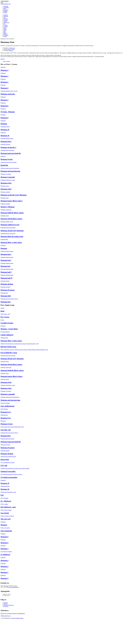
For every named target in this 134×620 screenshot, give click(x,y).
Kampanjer (5, 10)
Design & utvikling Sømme (17, 618)
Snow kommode (6, 531)
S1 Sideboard (5, 554)
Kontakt (5, 12)
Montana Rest (6, 302)
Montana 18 (5, 135)
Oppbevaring (6, 22)
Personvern (5, 606)
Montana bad (5, 266)
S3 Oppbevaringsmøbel (9, 477)
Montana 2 (4, 82)
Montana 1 (4, 76)
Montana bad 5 (6, 141)
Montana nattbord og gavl (10, 225)
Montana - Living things (9, 329)
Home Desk (5, 459)
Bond (2, 311)
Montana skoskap (7, 284)
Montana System (7, 159)
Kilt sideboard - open (8, 507)
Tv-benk (5, 25)
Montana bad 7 (6, 260)
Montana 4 (4, 88)
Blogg (4, 8)
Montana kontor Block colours (11, 201)
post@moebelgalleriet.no (13, 587)
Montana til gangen (8, 290)
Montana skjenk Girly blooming (12, 231)
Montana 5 (4, 100)
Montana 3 (4, 70)
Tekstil (4, 30)
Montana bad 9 (6, 272)
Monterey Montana (8, 207)
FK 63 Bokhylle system (9, 353)
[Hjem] (6, 3)
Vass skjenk (5, 513)
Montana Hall (6, 296)
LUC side (4, 465)
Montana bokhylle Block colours (12, 213)
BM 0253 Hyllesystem (8, 347)
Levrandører (6, 7)
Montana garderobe (8, 94)
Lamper (5, 21)
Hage (4, 31)
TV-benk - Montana (8, 112)
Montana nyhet (6, 183)
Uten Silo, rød (5, 430)
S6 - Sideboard (6, 501)
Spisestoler (5, 16)
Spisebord (5, 15)
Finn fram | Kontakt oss (8, 605)
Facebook (5, 602)
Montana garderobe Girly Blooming (14, 195)
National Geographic (8, 471)
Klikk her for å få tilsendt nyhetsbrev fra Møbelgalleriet (13, 613)
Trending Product (7, 323)
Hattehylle (4, 165)
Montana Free (6, 412)
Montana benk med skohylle (11, 153)
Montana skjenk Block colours (11, 219)
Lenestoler (5, 20)
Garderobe (5, 26)
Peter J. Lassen (11, 49)
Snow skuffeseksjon (7, 406)
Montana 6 (4, 106)
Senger (4, 27)
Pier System (5, 317)
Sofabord (5, 18)
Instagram (5, 603)
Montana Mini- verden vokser (11, 242)
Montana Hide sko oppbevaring (12, 236)
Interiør (5, 28)
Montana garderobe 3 (8, 147)
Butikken (5, 11)
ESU (2, 495)
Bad (4, 23)
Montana (11, 50)
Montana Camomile (8, 177)
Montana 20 (5, 130)
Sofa (4, 17)
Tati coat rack (6, 519)
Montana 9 (4, 118)
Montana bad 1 (6, 254)
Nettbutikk (5, 6)
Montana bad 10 (6, 278)
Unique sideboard (7, 335)
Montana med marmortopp (10, 171)
